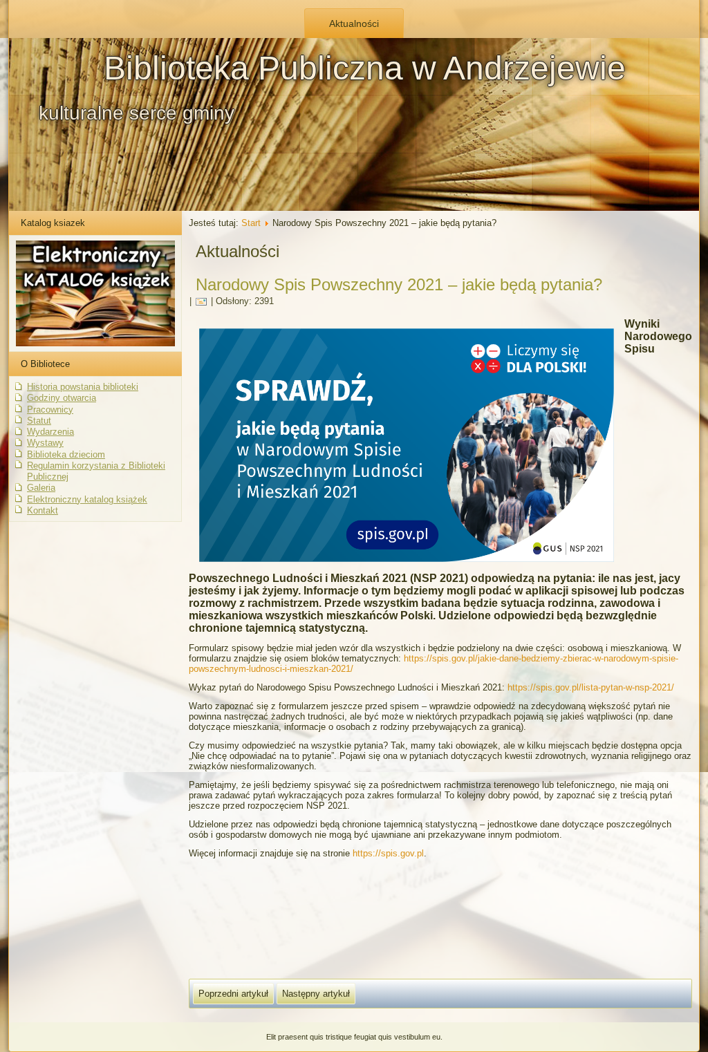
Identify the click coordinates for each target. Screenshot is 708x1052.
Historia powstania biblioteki (82, 387)
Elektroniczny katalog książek (87, 499)
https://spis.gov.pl (388, 853)
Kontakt (42, 510)
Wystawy (45, 443)
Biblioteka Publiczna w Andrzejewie (365, 68)
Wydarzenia (50, 431)
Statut (39, 420)
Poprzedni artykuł (233, 993)
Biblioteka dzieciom (66, 454)
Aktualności (354, 23)
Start (251, 223)
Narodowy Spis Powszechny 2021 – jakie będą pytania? (399, 284)
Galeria (41, 487)
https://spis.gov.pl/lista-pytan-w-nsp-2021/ (590, 687)
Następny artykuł (316, 993)
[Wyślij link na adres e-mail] (201, 301)
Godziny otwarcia (61, 398)
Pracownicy (50, 409)
